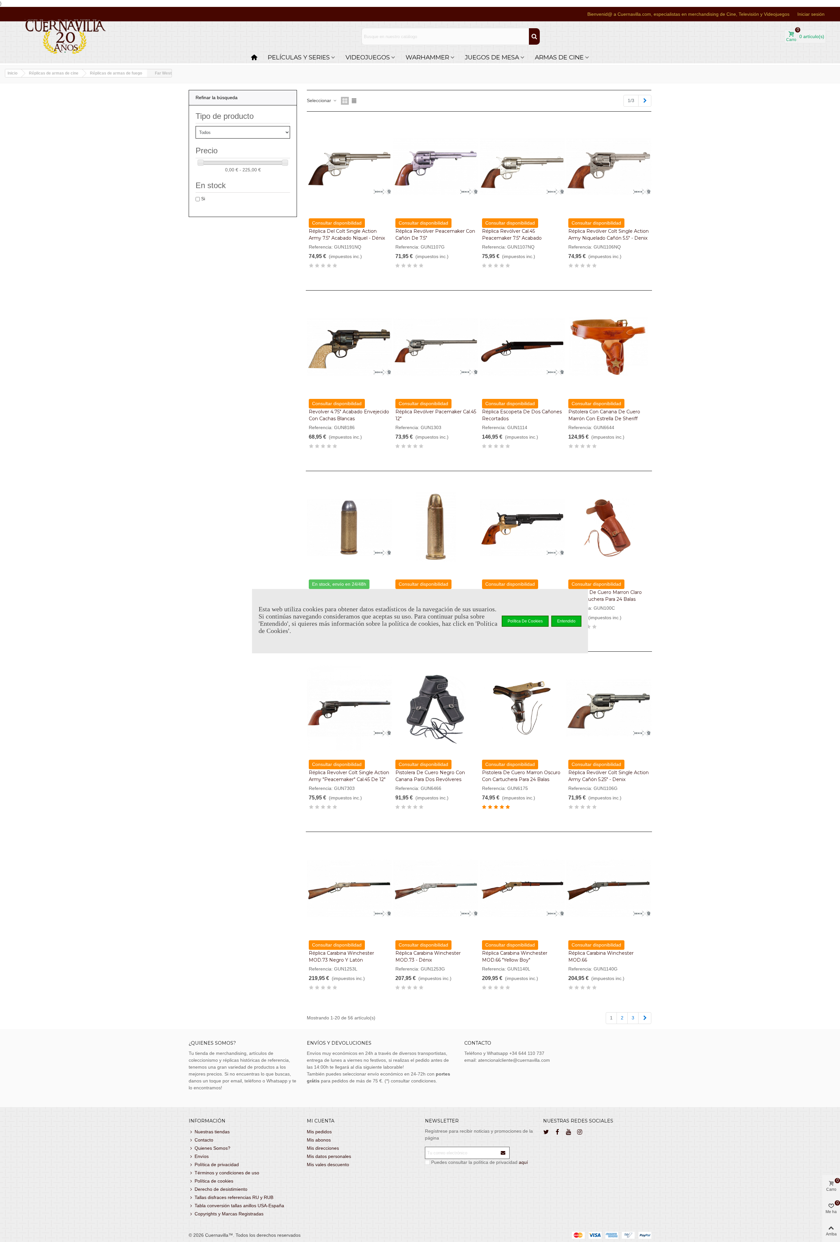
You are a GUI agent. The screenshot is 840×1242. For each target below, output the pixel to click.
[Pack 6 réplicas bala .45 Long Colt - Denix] (349, 527)
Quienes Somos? (212, 1148)
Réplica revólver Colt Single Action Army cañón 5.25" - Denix (608, 776)
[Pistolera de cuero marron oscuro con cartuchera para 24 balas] (522, 708)
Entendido (566, 621)
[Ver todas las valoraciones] (349, 266)
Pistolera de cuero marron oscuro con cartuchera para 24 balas (521, 776)
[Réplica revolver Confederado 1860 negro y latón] (522, 527)
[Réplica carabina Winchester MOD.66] (608, 888)
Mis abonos (319, 1140)
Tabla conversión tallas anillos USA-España (239, 1205)
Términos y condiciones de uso (227, 1172)
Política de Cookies (525, 621)
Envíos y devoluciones (339, 1043)
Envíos (202, 1156)
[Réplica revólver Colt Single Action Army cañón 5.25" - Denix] (608, 708)
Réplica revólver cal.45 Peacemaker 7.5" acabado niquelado (512, 238)
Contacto (204, 1140)
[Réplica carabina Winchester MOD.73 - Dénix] (435, 888)
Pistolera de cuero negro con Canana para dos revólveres (430, 776)
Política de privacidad (217, 1164)
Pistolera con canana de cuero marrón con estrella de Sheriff (604, 415)
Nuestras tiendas (212, 1131)
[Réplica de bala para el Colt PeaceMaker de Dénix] (435, 527)
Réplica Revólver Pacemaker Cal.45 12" (435, 415)
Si (203, 198)
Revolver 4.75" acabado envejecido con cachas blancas (349, 415)
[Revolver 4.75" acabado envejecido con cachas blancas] (349, 347)
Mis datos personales (329, 1156)
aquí (523, 1162)
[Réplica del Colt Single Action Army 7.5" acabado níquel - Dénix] (349, 166)
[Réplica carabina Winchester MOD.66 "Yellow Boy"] (522, 888)
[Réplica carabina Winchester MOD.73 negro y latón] (349, 888)
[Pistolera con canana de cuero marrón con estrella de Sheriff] (608, 347)
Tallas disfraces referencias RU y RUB (234, 1197)
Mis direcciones (323, 1148)
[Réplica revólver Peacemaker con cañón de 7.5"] (435, 166)
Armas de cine (559, 57)
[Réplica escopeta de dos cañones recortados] (522, 347)
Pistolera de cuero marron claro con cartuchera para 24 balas (605, 595)
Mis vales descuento (328, 1164)
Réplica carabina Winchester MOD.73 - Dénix (428, 956)
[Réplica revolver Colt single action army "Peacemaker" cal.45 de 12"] (349, 708)
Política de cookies (214, 1181)
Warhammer (427, 57)
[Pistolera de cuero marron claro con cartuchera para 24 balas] (608, 527)
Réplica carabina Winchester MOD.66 (601, 956)
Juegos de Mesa (492, 57)
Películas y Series (299, 57)
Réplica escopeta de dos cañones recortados (522, 415)
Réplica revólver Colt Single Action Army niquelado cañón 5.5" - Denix (608, 234)
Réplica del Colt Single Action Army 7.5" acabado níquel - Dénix (347, 234)
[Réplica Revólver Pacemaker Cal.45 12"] (435, 347)
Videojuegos (368, 57)
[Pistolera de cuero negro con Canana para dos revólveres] (435, 708)
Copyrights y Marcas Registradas (229, 1213)
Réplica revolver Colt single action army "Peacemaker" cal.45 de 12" (349, 776)
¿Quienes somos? (212, 1043)
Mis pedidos (319, 1131)
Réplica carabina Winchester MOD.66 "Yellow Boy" (514, 956)
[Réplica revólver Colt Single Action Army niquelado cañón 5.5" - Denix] (608, 166)
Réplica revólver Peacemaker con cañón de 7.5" (435, 234)
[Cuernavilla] (65, 36)
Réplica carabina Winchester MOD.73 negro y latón (341, 956)
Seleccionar (319, 100)
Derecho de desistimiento (221, 1189)
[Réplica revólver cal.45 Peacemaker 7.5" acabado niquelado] (522, 166)
